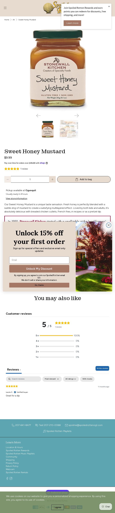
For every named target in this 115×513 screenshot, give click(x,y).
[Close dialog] (108, 225)
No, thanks (39, 285)
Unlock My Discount (39, 268)
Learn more (72, 23)
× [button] (109, 6)
